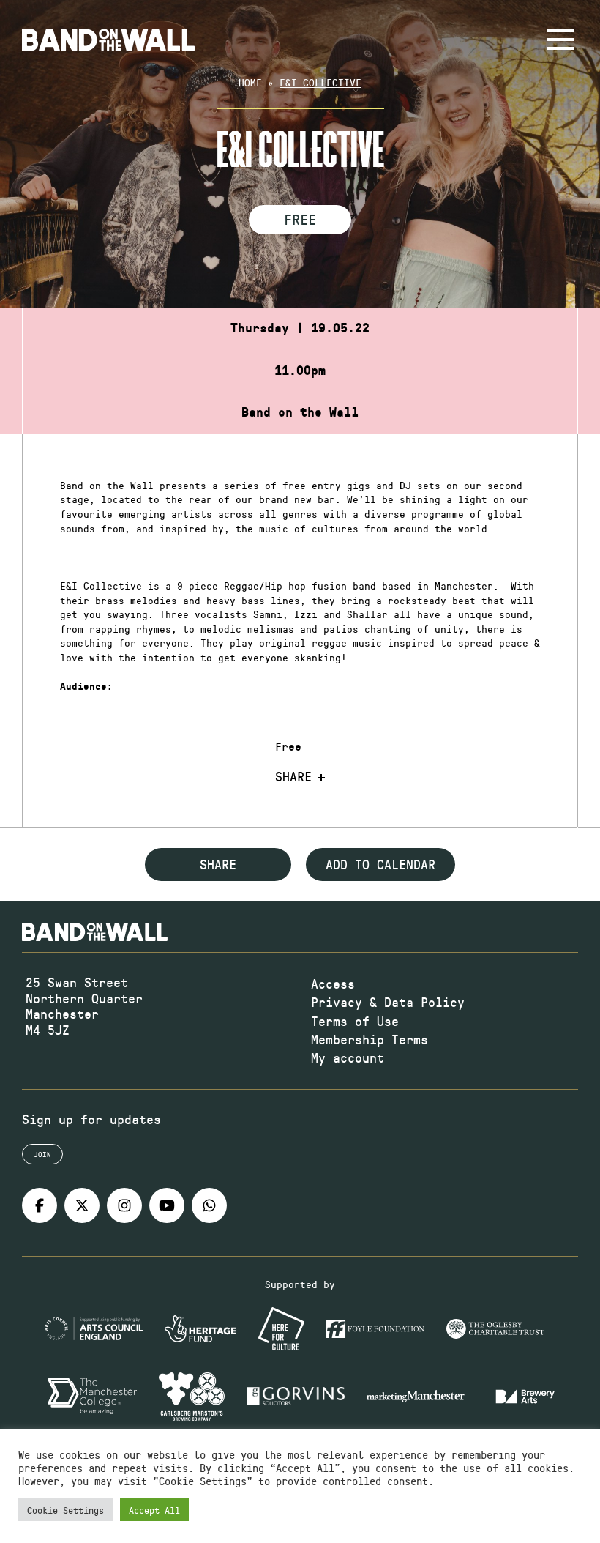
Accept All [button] (154, 1509)
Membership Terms (369, 1039)
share (218, 864)
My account (347, 1057)
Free (300, 218)
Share (293, 777)
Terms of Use (355, 1021)
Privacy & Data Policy (388, 1002)
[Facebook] (39, 1205)
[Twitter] (82, 1205)
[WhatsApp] (209, 1205)
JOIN (42, 1154)
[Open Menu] (560, 39)
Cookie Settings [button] (65, 1509)
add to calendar (380, 864)
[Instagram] (124, 1205)
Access (333, 983)
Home (250, 82)
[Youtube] (166, 1205)
